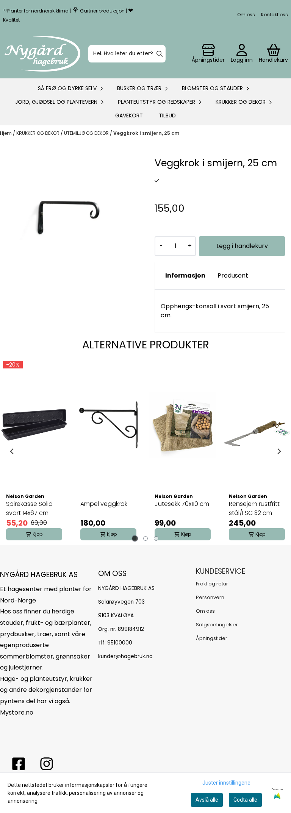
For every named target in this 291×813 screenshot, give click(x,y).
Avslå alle (207, 800)
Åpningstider (211, 638)
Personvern (210, 597)
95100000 (119, 642)
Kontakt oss (274, 14)
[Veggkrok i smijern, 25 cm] (71, 227)
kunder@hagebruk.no (125, 656)
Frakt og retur (212, 583)
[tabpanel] (34, 451)
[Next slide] (279, 451)
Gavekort (129, 115)
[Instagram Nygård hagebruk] (46, 763)
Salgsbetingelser (217, 624)
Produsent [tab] (232, 275)
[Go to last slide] (12, 451)
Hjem (6, 133)
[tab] (135, 538)
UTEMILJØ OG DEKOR (87, 133)
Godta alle (245, 800)
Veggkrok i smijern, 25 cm (146, 133)
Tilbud (167, 115)
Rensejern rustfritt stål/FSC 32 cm (254, 508)
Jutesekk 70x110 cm (182, 503)
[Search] (159, 53)
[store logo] (42, 54)
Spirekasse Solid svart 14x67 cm (29, 508)
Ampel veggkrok (103, 503)
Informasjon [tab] (185, 275)
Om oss (246, 14)
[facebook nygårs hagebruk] (18, 763)
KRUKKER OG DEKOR (38, 133)
